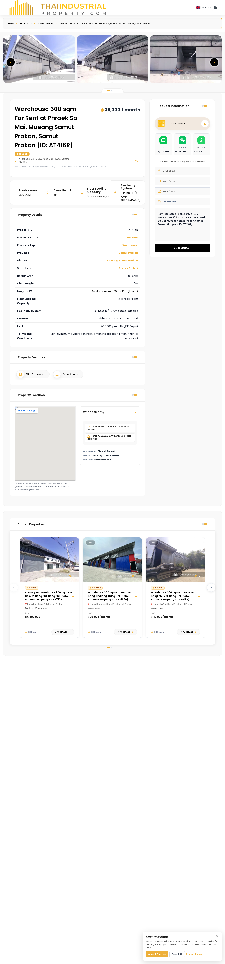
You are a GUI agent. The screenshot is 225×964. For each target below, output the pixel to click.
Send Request (182, 247)
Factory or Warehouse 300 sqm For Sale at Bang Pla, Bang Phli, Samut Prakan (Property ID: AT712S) (48, 596)
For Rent (132, 237)
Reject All (177, 954)
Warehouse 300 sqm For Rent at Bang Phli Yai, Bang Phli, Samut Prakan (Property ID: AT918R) (172, 596)
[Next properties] (211, 587)
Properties (26, 23)
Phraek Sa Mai (128, 268)
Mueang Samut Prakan (122, 260)
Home (11, 23)
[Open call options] (205, 123)
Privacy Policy (194, 954)
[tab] (108, 90)
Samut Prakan (45, 23)
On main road (70, 374)
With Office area (35, 374)
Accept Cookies (157, 954)
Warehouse (130, 245)
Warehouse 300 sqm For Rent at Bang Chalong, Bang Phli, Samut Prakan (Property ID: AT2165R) (109, 596)
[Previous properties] (14, 587)
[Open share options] (136, 160)
